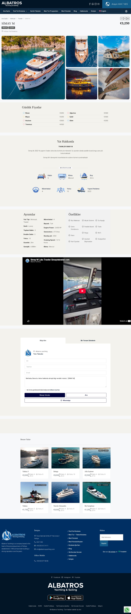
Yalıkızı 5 (26, 471)
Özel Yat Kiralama (19, 11)
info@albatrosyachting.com (45, 549)
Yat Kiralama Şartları (62, 606)
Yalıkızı (25, 506)
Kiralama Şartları (74, 545)
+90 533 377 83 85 (42, 561)
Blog (75, 11)
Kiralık (5, 27)
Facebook (56, 577)
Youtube (77, 577)
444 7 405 (123, 4)
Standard (43, 485)
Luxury (11, 27)
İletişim (93, 11)
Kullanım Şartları (55, 390)
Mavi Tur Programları (51, 11)
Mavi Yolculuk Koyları (76, 542)
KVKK (40, 606)
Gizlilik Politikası (49, 606)
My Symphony (89, 506)
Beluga (56, 471)
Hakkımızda (84, 11)
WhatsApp (66, 400)
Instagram (67, 577)
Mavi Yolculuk (66, 11)
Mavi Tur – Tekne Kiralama (77, 535)
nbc (80, 609)
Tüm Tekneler (38, 354)
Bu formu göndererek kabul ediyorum (43, 390)
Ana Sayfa (6, 11)
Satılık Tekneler (35, 11)
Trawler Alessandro (60, 506)
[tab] (43, 341)
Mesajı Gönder (45, 395)
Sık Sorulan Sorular (75, 552)
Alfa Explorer (89, 471)
